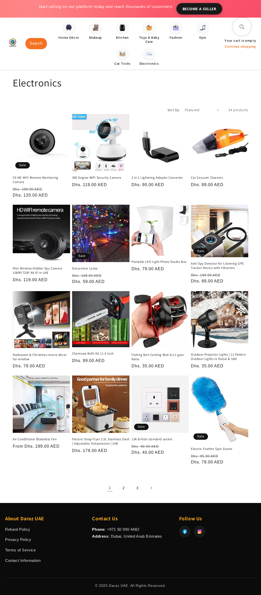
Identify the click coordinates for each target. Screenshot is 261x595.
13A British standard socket (152, 439)
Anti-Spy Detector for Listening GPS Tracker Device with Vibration (217, 266)
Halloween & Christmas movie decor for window (40, 357)
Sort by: (173, 110)
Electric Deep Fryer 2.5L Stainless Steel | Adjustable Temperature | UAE (100, 441)
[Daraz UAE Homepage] (12, 48)
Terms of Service (20, 550)
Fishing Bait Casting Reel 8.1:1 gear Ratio (158, 357)
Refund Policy (17, 529)
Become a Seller (199, 8)
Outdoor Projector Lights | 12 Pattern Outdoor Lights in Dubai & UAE (218, 357)
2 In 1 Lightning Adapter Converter (157, 178)
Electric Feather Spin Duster (211, 449)
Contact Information (23, 560)
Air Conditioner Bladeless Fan (35, 439)
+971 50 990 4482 (123, 529)
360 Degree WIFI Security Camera (96, 178)
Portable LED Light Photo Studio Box (159, 262)
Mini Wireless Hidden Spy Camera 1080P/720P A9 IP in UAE (37, 270)
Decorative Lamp (85, 268)
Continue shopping (240, 46)
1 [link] (110, 488)
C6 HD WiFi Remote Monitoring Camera (35, 180)
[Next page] (151, 488)
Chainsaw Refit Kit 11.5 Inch (93, 354)
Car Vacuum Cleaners (207, 178)
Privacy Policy (18, 539)
